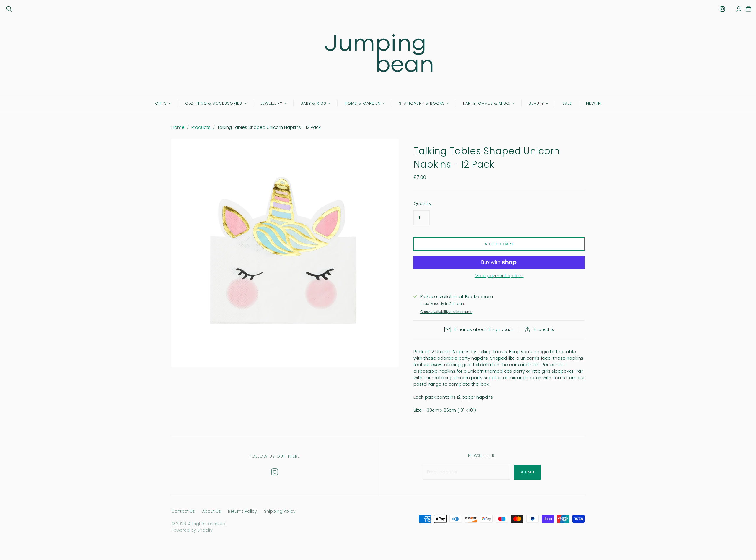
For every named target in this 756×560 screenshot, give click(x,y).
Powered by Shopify (192, 530)
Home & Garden (363, 103)
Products (201, 127)
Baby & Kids (313, 103)
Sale (567, 103)
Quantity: (422, 204)
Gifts (161, 103)
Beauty (536, 103)
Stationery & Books (422, 103)
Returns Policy (242, 511)
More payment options (499, 276)
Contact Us (183, 511)
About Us (211, 511)
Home (178, 127)
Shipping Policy (280, 511)
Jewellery (271, 103)
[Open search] (9, 9)
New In (593, 103)
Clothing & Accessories (213, 103)
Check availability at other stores (446, 312)
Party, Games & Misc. (486, 103)
